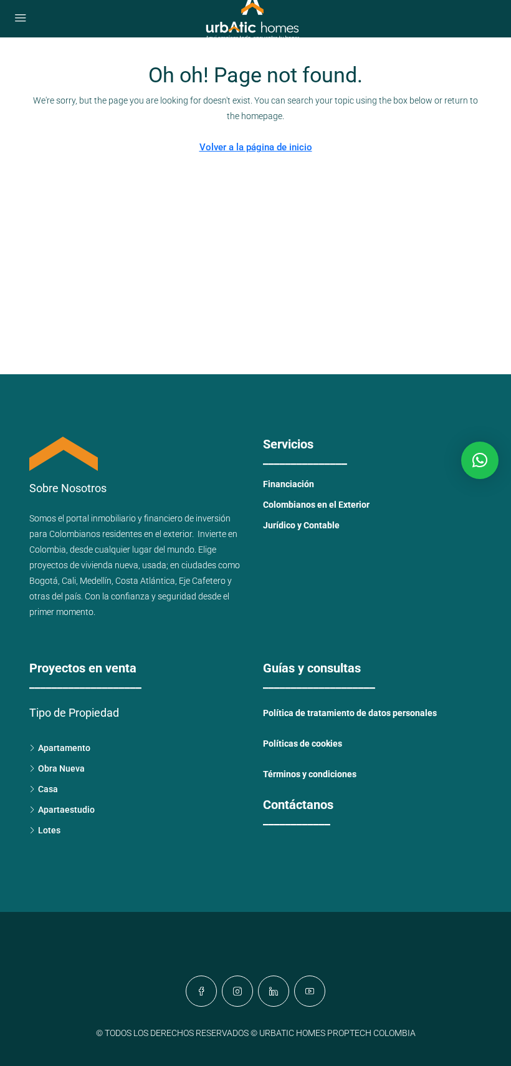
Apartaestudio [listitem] (66, 810)
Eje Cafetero (202, 581)
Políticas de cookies (302, 744)
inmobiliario (113, 518)
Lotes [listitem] (49, 830)
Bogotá (43, 581)
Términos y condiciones (309, 774)
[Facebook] (201, 991)
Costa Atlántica (145, 581)
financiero (163, 518)
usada (154, 565)
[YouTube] (309, 991)
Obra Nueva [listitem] (61, 768)
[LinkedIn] (273, 991)
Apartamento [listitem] (64, 748)
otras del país (55, 596)
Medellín (96, 581)
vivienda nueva (109, 565)
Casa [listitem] (48, 789)
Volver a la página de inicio (255, 147)
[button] (480, 460)
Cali (69, 581)
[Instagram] (237, 991)
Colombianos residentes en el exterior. (123, 534)
